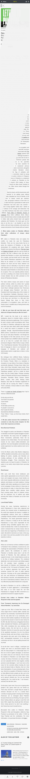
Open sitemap (15, 768)
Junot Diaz (10, 732)
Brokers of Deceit (8, 251)
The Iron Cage (25, 249)
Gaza (15, 732)
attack (22, 732)
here (25, 718)
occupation (10, 726)
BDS (18, 732)
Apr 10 (2, 760)
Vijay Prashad (10, 724)
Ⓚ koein (20, 772)
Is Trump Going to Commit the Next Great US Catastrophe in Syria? (11, 744)
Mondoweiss (17, 153)
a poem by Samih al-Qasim (14, 391)
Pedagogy (18, 724)
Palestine (24, 724)
